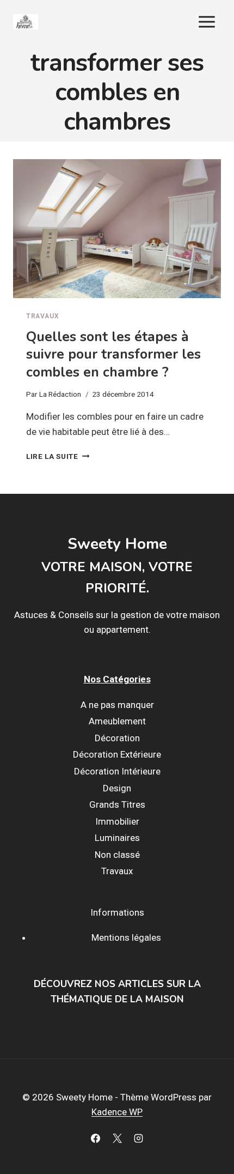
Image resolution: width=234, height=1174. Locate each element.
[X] (117, 1138)
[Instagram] (138, 1138)
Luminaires (117, 837)
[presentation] (117, 228)
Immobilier (117, 821)
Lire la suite (57, 456)
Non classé (117, 854)
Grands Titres (117, 804)
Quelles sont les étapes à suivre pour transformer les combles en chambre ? (113, 355)
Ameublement (117, 721)
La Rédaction (60, 394)
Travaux (42, 316)
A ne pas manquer (117, 704)
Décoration (117, 738)
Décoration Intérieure (117, 771)
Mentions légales (126, 937)
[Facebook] (96, 1138)
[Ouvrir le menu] (206, 21)
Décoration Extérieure (117, 754)
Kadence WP (117, 1111)
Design (117, 788)
